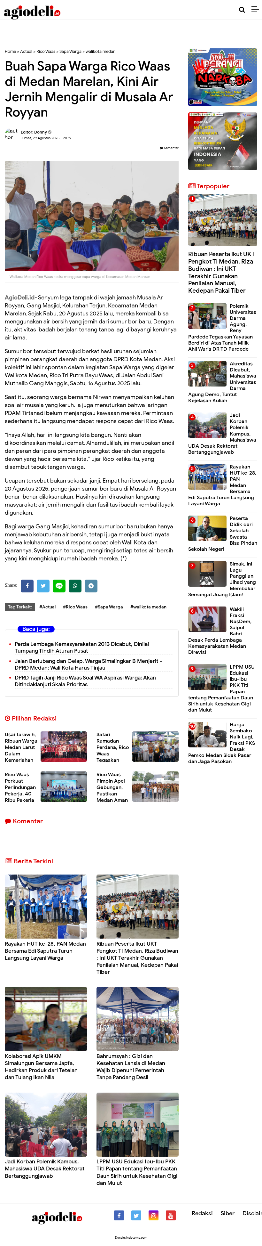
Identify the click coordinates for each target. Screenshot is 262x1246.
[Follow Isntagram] (153, 1215)
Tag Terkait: (20, 607)
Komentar (171, 148)
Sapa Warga (70, 51)
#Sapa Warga (109, 607)
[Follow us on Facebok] (119, 1215)
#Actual (47, 607)
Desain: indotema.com (131, 1237)
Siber (228, 1213)
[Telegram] (91, 586)
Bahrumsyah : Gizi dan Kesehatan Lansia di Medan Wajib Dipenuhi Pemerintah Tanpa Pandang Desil (130, 1067)
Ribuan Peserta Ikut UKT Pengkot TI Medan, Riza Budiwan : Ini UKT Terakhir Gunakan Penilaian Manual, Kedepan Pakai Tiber (137, 958)
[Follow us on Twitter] (136, 1215)
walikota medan (100, 51)
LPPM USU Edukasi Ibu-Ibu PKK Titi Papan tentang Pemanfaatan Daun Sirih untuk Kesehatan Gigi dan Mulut (136, 1172)
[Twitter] (43, 586)
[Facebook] (27, 586)
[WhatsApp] (75, 586)
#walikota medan (148, 607)
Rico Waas (45, 51)
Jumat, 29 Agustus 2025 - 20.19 (46, 138)
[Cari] (242, 10)
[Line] (59, 586)
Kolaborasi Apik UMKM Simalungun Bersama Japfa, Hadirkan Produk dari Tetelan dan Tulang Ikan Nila (41, 1067)
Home (10, 51)
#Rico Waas (75, 607)
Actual (26, 51)
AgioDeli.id (20, 297)
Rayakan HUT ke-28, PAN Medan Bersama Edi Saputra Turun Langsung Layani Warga (45, 951)
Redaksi (202, 1213)
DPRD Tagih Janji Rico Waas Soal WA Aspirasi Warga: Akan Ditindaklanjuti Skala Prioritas (85, 681)
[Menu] (256, 9)
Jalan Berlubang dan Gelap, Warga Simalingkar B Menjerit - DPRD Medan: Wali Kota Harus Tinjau (88, 664)
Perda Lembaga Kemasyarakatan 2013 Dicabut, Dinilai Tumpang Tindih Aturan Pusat (82, 647)
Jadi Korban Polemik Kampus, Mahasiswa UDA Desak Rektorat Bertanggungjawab (45, 1168)
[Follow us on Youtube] (170, 1215)
